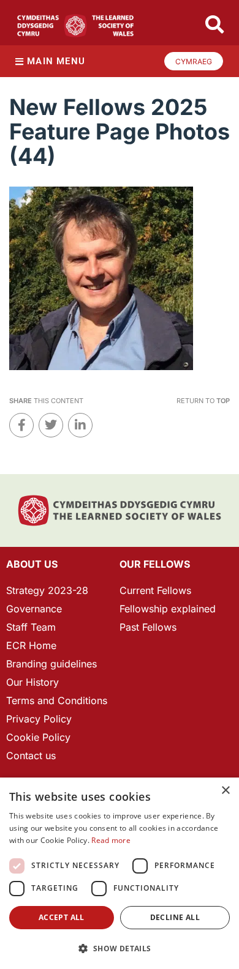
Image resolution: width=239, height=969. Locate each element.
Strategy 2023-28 (47, 590)
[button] (119, 948)
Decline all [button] (175, 917)
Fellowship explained (168, 609)
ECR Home (31, 645)
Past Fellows (148, 627)
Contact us (31, 755)
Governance (34, 609)
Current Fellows (155, 590)
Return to (203, 400)
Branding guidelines (51, 664)
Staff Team (31, 627)
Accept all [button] (62, 917)
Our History (32, 682)
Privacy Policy (39, 719)
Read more (111, 840)
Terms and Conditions (56, 700)
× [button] (225, 790)
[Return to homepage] (75, 25)
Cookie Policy (38, 737)
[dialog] (119, 873)
